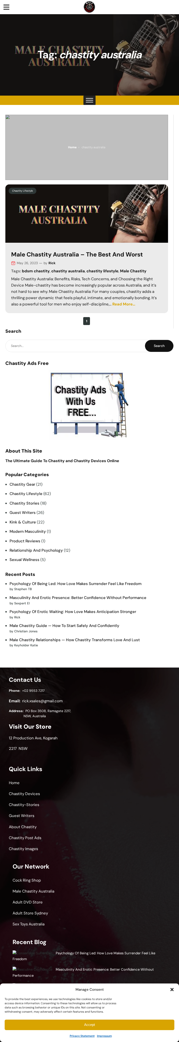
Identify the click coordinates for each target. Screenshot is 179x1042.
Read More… (123, 304)
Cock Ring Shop (27, 880)
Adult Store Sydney (30, 913)
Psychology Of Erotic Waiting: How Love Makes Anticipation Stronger (73, 611)
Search (159, 346)
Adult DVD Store (28, 902)
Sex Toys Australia (29, 924)
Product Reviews (25, 541)
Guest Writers (23, 512)
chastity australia (68, 270)
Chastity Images (23, 848)
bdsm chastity (36, 270)
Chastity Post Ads (25, 837)
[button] (172, 989)
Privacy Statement (82, 1036)
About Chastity (23, 826)
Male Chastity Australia (33, 891)
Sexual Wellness (24, 559)
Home (72, 147)
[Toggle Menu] (89, 100)
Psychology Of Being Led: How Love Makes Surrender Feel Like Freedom (75, 583)
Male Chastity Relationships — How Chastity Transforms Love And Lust (75, 639)
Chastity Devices (24, 793)
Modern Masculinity (28, 531)
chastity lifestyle (102, 270)
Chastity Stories (24, 503)
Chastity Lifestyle (22, 190)
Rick (51, 263)
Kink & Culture (23, 522)
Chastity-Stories (24, 804)
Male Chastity (133, 270)
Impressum (104, 1036)
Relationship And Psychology (36, 550)
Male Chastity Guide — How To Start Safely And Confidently (64, 625)
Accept (89, 1025)
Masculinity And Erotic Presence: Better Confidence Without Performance (78, 597)
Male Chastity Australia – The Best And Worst (77, 254)
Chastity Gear (22, 484)
